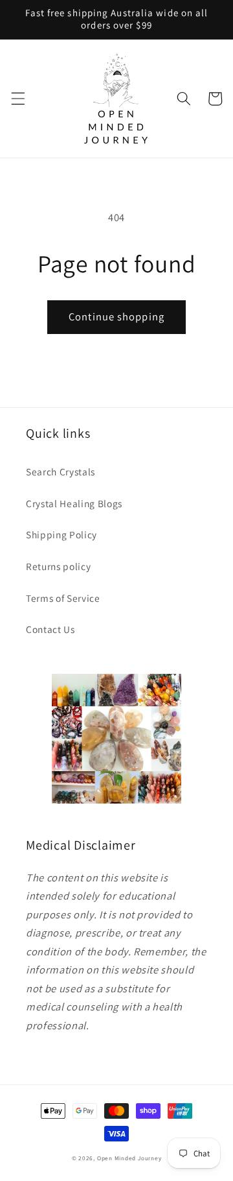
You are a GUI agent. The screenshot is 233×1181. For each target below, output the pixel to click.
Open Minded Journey (129, 1158)
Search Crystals (60, 471)
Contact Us (50, 629)
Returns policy (58, 566)
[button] (17, 98)
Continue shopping (116, 316)
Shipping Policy (61, 534)
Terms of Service (63, 597)
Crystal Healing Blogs (74, 503)
